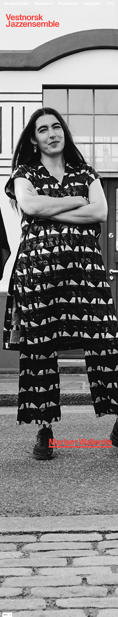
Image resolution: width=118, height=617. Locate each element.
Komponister (16, 3)
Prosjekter (68, 3)
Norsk (5, 615)
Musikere (44, 3)
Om (110, 3)
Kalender (92, 3)
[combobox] (7, 614)
